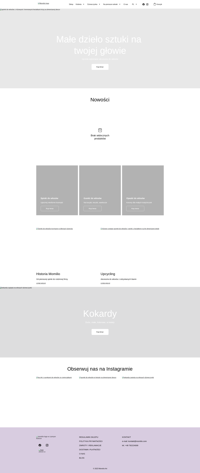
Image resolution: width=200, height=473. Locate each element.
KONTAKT (126, 437)
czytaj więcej (41, 283)
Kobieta (78, 4)
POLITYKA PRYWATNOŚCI (90, 441)
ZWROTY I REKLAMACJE (90, 445)
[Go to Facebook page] (144, 4)
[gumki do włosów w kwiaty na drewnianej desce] (100, 397)
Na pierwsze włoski (110, 4)
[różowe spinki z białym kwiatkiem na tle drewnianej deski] (57, 190)
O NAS (82, 454)
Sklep (71, 4)
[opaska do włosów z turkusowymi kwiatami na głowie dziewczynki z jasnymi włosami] (143, 190)
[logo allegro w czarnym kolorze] (43, 450)
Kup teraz (100, 67)
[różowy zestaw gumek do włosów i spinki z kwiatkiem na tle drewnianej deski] (132, 248)
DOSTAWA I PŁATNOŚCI (89, 450)
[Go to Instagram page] (147, 4)
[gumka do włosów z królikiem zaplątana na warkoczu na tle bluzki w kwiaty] (100, 190)
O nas (126, 4)
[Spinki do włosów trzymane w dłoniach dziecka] (67, 248)
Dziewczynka (92, 4)
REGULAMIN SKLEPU (88, 437)
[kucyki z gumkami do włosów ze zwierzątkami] (57, 397)
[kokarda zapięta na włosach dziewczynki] (143, 397)
